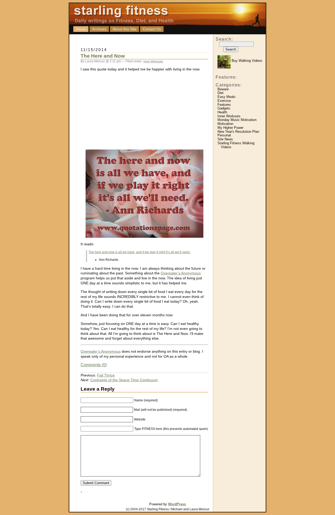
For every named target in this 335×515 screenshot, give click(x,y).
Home (81, 29)
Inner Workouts (229, 116)
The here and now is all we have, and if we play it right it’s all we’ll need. (139, 252)
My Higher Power (230, 128)
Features (224, 105)
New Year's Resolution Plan (238, 132)
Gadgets (223, 108)
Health (222, 112)
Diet (220, 93)
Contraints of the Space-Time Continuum (124, 380)
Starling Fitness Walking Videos (235, 145)
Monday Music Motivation (236, 120)
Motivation (225, 124)
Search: (224, 39)
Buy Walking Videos (246, 61)
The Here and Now (103, 56)
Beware (223, 89)
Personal (224, 135)
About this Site (124, 29)
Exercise (224, 101)
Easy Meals (226, 97)
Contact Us (152, 29)
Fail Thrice (106, 375)
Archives (99, 29)
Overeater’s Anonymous (181, 273)
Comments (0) (94, 365)
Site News (225, 139)
